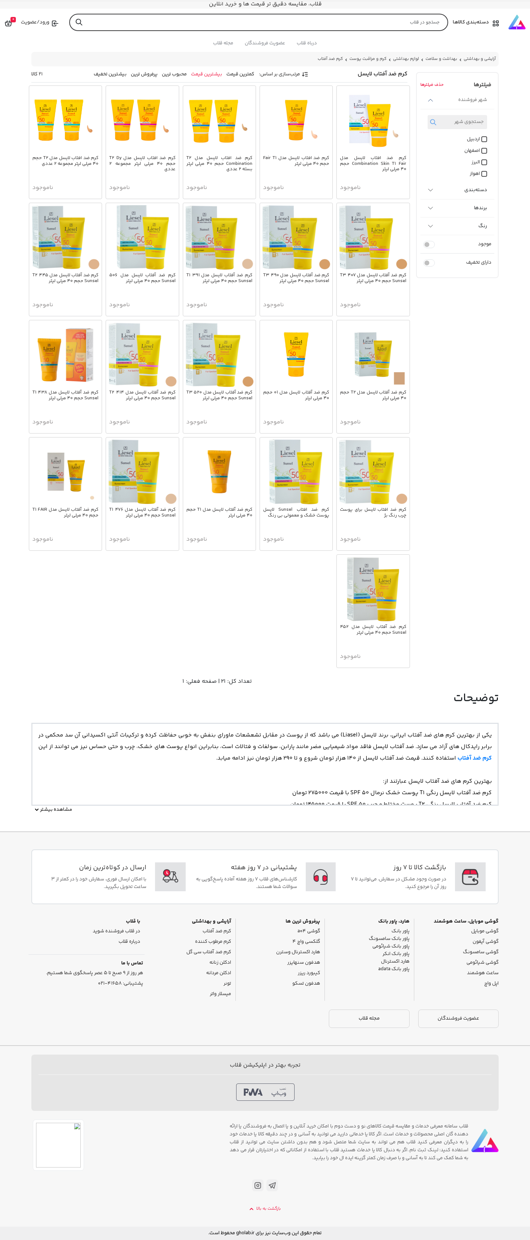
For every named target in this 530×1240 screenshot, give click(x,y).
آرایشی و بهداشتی (480, 59)
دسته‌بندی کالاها (471, 22)
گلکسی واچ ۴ (306, 942)
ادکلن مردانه (218, 973)
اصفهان (472, 151)
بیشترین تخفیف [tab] (110, 74)
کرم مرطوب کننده (213, 942)
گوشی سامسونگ (481, 952)
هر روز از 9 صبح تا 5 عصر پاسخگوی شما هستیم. (94, 973)
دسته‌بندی (475, 190)
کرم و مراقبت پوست (368, 59)
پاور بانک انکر (396, 954)
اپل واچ (491, 984)
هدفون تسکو (306, 984)
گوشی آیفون (486, 942)
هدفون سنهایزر (303, 963)
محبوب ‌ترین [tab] (174, 74)
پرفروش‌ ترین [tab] (144, 74)
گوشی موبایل (485, 931)
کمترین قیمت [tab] (240, 74)
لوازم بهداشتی (406, 59)
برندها (480, 208)
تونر (227, 984)
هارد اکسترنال (395, 962)
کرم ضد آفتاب (330, 59)
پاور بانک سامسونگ (389, 939)
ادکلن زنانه (220, 963)
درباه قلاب (307, 43)
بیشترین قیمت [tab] (206, 74)
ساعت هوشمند (483, 973)
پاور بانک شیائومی (391, 946)
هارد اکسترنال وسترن (298, 952)
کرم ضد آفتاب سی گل (208, 952)
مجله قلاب (223, 43)
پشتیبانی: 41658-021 (120, 984)
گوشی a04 (308, 931)
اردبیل (473, 139)
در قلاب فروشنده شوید (116, 931)
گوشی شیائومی (483, 963)
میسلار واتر (220, 994)
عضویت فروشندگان (265, 43)
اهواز (475, 174)
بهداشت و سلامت (441, 59)
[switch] (429, 244)
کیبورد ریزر (309, 973)
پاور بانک (401, 931)
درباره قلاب (129, 942)
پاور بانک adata (394, 969)
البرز (476, 162)
